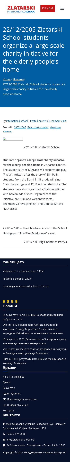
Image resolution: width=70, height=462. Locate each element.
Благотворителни (37, 127)
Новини (7, 131)
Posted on (48, 120)
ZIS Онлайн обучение (15, 405)
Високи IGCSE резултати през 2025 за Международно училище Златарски (34, 361)
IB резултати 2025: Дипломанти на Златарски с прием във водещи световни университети (34, 341)
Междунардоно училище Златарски (45, 452)
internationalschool (17, 120)
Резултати (9, 387)
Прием (6, 382)
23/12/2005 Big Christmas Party (44, 242)
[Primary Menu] (62, 8)
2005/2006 (20, 127)
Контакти (8, 410)
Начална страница (13, 376)
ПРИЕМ (47, 8)
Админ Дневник (12, 393)
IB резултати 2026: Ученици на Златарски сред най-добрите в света (33, 317)
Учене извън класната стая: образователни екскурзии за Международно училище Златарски (35, 351)
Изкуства (55, 127)
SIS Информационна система (20, 399)
